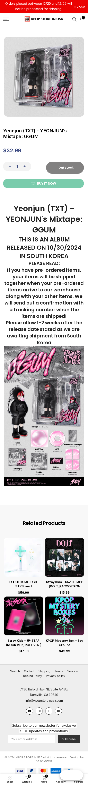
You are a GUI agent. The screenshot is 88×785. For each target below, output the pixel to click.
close (80, 6)
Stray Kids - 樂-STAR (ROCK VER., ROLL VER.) (23, 643)
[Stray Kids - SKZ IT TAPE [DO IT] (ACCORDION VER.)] (64, 557)
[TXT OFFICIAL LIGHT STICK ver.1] (23, 557)
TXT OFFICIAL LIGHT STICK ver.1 (23, 584)
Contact (29, 671)
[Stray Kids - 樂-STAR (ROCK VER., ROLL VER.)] (23, 616)
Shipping (44, 671)
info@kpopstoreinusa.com (44, 701)
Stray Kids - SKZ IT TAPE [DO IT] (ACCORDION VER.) (64, 584)
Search (15, 671)
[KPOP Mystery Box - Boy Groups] (64, 616)
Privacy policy (55, 676)
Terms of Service (66, 671)
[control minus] (8, 166)
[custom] (29, 711)
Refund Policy (32, 676)
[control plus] (25, 166)
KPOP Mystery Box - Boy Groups (64, 643)
